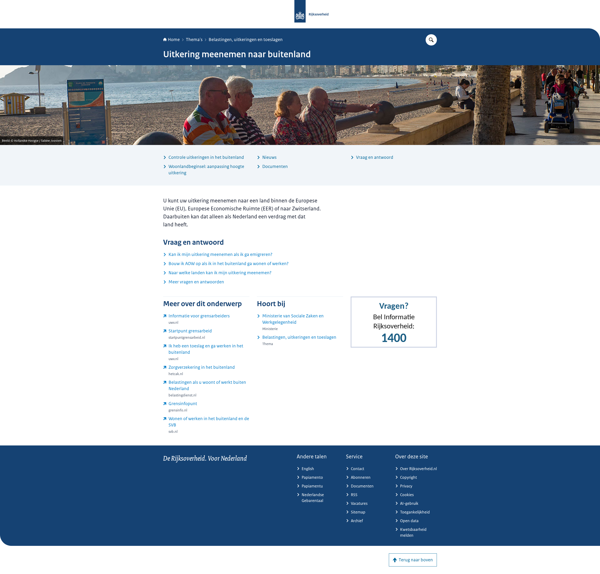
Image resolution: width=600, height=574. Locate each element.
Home (174, 39)
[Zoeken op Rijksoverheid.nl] (431, 40)
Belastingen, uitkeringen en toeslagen (246, 39)
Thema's (194, 39)
